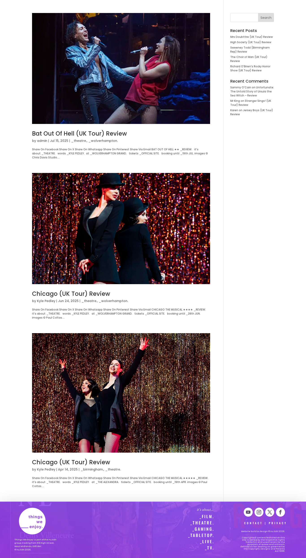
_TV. (209, 548)
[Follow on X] (269, 512)
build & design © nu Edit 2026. (268, 531)
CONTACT (253, 523)
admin (42, 140)
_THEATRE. (202, 523)
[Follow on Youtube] (248, 512)
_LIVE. (207, 541)
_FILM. (207, 516)
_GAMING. (203, 529)
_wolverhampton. (103, 140)
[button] (13, 8)
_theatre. (79, 140)
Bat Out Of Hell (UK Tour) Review (79, 134)
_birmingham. (91, 469)
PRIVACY (278, 523)
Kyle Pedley (46, 301)
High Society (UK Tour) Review (250, 42)
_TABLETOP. (201, 535)
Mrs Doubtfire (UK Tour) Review (251, 37)
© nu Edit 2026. (22, 549)
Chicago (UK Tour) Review (71, 294)
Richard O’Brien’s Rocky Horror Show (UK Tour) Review (250, 68)
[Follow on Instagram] (258, 512)
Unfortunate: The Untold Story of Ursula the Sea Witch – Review (252, 91)
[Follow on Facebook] (280, 512)
